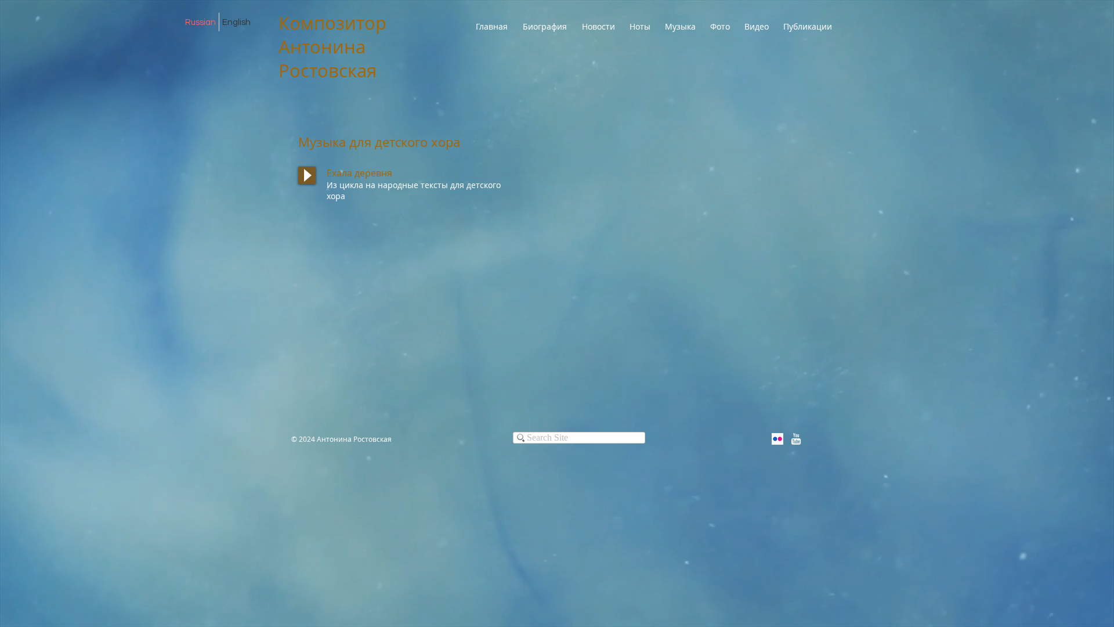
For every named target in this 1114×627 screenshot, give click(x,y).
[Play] (307, 175)
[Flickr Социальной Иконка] (777, 439)
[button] (641, 26)
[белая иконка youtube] (796, 439)
